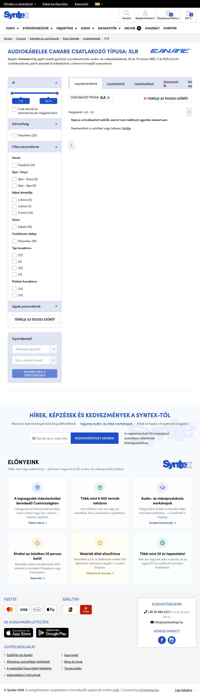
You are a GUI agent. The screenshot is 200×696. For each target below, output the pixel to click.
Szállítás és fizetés (20, 655)
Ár (13, 82)
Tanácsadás (73, 668)
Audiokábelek (91, 38)
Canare (21, 38)
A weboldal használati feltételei (29, 668)
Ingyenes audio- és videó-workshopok (106, 423)
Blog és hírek (73, 661)
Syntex (8, 38)
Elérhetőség (20, 124)
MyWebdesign (149, 690)
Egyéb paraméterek (26, 306)
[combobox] (34, 349)
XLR (103, 97)
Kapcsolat (81, 4)
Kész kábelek (71, 38)
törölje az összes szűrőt (34, 319)
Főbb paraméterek (25, 146)
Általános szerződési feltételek (28, 661)
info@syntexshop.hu (168, 622)
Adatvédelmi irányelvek (23, 675)
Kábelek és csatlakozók (44, 38)
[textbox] (28, 349)
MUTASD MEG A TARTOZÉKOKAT (35, 373)
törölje (126, 128)
